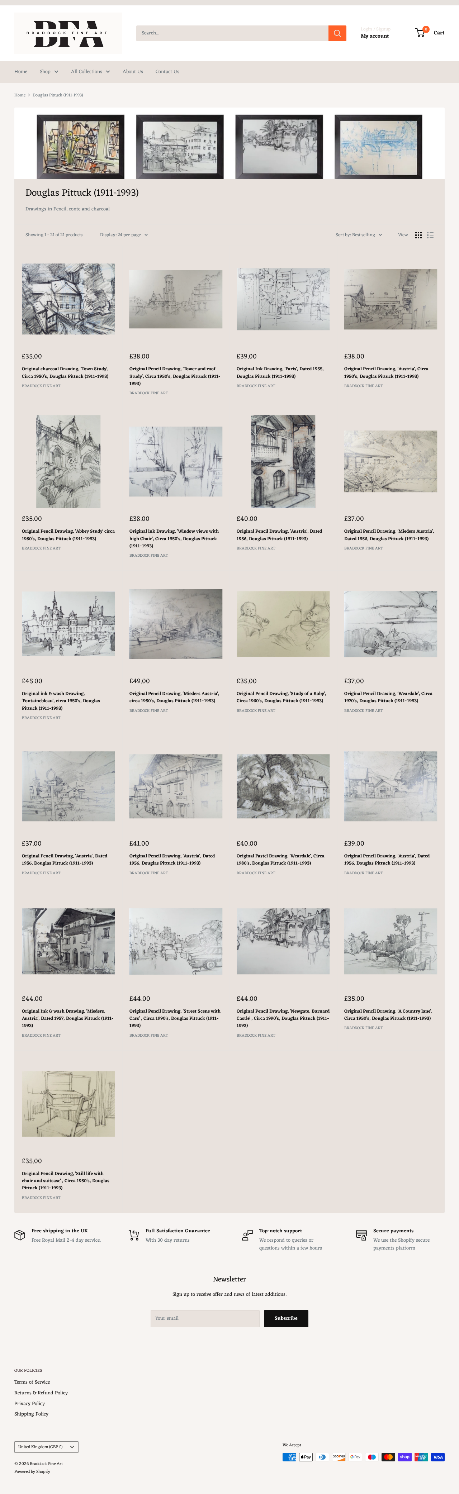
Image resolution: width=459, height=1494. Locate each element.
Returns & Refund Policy (41, 1393)
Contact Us (167, 71)
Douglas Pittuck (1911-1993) (58, 95)
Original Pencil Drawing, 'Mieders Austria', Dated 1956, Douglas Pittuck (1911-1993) (389, 535)
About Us (133, 71)
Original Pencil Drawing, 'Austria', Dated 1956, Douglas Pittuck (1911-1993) (279, 535)
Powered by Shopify (32, 1472)
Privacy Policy (29, 1403)
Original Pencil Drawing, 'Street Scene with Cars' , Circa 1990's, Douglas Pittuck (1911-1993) (175, 1018)
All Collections (86, 71)
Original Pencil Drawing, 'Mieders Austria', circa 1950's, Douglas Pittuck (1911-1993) (174, 697)
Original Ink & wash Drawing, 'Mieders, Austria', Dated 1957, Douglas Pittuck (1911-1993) (68, 1018)
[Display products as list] (430, 235)
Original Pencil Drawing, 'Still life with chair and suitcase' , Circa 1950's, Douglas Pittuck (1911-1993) (65, 1181)
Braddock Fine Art (41, 386)
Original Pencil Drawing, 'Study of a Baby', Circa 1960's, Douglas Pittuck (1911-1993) (281, 697)
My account (375, 36)
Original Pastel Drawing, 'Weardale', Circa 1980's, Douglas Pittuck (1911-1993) (281, 860)
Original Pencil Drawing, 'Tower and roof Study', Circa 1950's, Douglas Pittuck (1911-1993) (175, 376)
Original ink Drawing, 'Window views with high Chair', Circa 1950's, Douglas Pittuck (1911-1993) (174, 538)
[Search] (337, 33)
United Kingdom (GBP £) (40, 1447)
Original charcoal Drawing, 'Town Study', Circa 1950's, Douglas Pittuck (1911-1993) (65, 373)
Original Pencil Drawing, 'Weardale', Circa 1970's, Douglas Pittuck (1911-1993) (388, 697)
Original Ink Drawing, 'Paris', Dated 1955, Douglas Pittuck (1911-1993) (280, 373)
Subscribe (286, 1318)
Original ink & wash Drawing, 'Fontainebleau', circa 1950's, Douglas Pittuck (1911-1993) (61, 701)
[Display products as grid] (418, 235)
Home (20, 71)
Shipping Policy (31, 1414)
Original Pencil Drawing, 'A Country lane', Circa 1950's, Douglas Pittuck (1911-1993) (388, 1015)
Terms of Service (32, 1382)
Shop (45, 71)
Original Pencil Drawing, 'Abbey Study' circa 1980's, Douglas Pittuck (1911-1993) (68, 535)
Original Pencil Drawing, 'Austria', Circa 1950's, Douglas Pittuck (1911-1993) (386, 373)
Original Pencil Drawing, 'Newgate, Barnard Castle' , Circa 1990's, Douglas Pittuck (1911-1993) (283, 1018)
